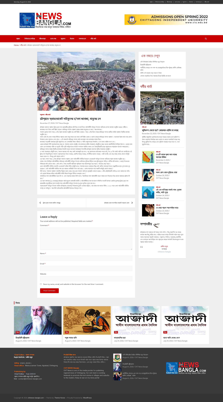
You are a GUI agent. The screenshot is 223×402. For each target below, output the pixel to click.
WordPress (87, 398)
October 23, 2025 (162, 211)
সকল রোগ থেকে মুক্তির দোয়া (166, 172)
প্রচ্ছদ (151, 2)
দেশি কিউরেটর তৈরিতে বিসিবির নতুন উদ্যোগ (152, 62)
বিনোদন (191, 2)
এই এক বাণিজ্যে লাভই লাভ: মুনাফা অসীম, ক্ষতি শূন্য (168, 191)
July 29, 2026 (119, 341)
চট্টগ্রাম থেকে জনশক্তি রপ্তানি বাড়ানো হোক (116, 203)
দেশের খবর (177, 2)
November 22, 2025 (149, 134)
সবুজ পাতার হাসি (71, 337)
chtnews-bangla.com (36, 398)
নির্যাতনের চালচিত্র (159, 2)
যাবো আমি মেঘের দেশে (171, 337)
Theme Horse (59, 398)
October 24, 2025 (162, 195)
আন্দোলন (184, 2)
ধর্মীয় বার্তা (206, 2)
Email (42, 264)
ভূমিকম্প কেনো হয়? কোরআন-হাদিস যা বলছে (160, 130)
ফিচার (18, 302)
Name (43, 253)
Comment (44, 225)
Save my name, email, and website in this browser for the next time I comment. (73, 284)
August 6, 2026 (21, 341)
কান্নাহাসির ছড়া (120, 337)
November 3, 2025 (162, 160)
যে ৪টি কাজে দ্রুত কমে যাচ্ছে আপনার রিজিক (166, 155)
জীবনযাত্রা (169, 2)
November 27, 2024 (47, 123)
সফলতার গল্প (199, 2)
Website (43, 274)
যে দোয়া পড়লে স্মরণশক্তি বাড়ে (167, 207)
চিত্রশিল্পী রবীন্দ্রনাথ (145, 65)
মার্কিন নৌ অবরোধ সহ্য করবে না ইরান (151, 73)
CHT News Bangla (62, 123)
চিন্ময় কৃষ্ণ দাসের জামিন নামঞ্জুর (51, 203)
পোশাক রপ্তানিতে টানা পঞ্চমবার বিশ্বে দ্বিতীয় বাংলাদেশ (155, 76)
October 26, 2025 (162, 175)
